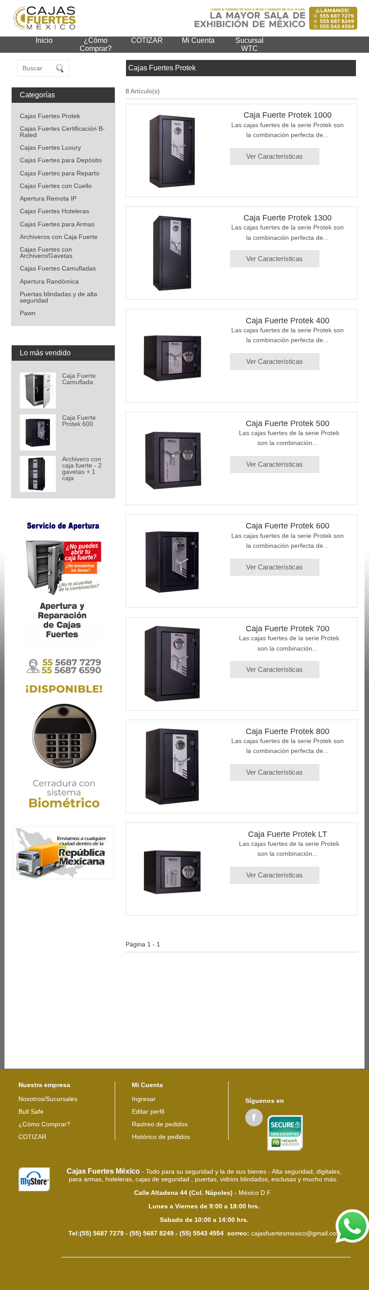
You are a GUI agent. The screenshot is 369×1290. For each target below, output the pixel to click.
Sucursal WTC (249, 44)
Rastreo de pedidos (160, 1124)
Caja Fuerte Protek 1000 (287, 114)
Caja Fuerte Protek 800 (287, 731)
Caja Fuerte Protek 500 (287, 423)
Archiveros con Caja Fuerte (59, 236)
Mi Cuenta (198, 40)
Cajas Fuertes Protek (50, 115)
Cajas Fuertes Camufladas (58, 268)
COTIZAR (147, 40)
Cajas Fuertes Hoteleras (54, 211)
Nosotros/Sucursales (47, 1098)
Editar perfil (148, 1111)
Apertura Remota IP (48, 198)
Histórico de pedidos (161, 1136)
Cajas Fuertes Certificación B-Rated (62, 131)
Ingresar (144, 1098)
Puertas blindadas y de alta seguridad (58, 297)
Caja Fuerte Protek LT (287, 834)
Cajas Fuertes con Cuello (56, 185)
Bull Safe (31, 1111)
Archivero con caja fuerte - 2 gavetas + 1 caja (82, 468)
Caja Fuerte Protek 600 (79, 420)
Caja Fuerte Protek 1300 (287, 217)
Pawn (28, 313)
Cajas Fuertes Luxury (50, 147)
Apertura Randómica (49, 281)
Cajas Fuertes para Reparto (59, 173)
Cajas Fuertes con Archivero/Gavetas (46, 252)
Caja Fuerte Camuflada (79, 379)
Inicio (44, 40)
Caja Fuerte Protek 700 (287, 628)
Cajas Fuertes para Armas (57, 224)
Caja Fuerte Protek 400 (287, 320)
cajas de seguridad (163, 1179)
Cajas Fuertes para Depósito (61, 160)
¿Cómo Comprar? (96, 44)
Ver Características (274, 156)
